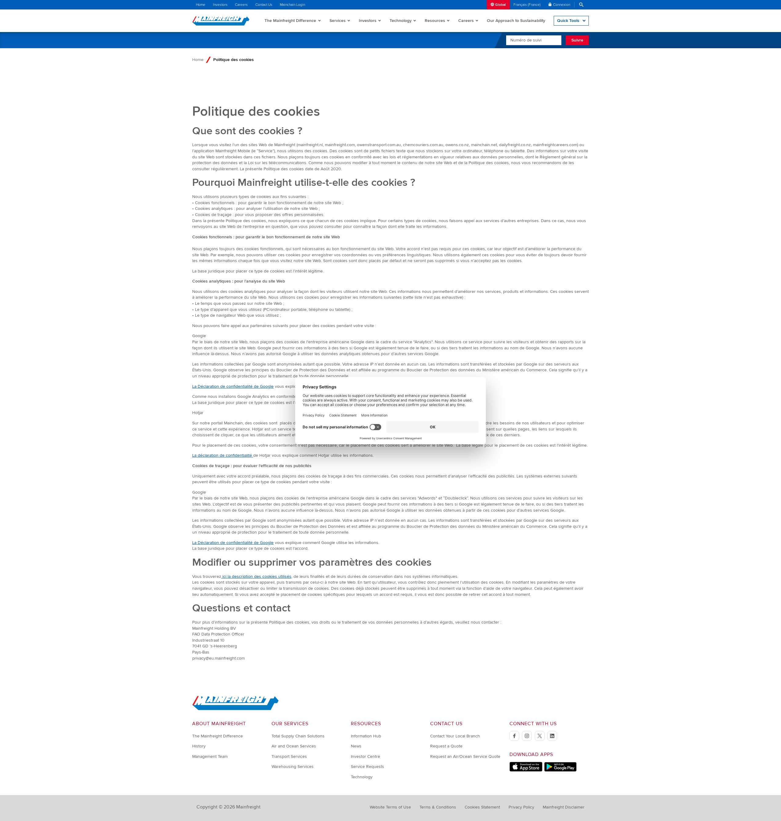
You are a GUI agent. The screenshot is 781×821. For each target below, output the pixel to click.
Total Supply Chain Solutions (298, 736)
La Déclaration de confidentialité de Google (233, 386)
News (356, 746)
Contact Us (263, 4)
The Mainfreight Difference (290, 20)
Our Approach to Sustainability (516, 20)
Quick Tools (568, 20)
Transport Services (289, 756)
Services (337, 20)
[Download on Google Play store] (560, 770)
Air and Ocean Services (294, 746)
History (199, 746)
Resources (435, 20)
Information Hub (366, 736)
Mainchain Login (292, 4)
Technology (401, 20)
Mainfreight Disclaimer (564, 807)
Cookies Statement (482, 807)
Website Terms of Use (390, 807)
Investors (220, 4)
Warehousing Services (293, 766)
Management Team (210, 756)
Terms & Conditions (437, 807)
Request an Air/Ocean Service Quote (465, 756)
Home (200, 4)
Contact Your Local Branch (455, 736)
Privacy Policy (521, 807)
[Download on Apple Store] (525, 770)
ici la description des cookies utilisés (256, 576)
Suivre (577, 40)
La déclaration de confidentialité (222, 455)
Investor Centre (365, 756)
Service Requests (367, 766)
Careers (241, 4)
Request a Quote (446, 746)
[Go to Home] (235, 708)
